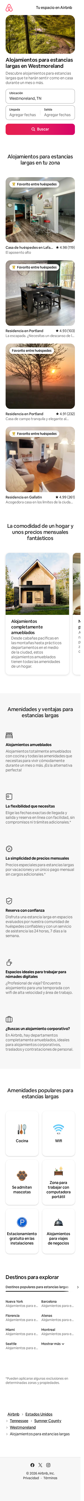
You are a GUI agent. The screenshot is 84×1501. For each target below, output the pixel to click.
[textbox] (22, 115)
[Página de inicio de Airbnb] (9, 7)
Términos (50, 1478)
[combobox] (40, 98)
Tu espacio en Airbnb (54, 7)
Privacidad (31, 1478)
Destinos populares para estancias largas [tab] (37, 1287)
